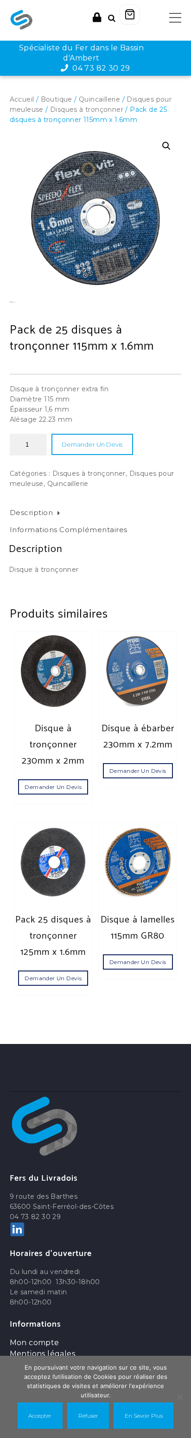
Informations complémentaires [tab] (68, 529)
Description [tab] (31, 512)
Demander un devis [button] (53, 786)
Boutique (56, 99)
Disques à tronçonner (86, 109)
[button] (166, 146)
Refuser (88, 1415)
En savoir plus (144, 1415)
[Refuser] (179, 1397)
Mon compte (34, 1342)
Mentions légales (42, 1353)
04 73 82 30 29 (99, 68)
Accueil (22, 99)
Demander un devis (92, 444)
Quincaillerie (99, 99)
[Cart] (129, 14)
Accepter (39, 1415)
